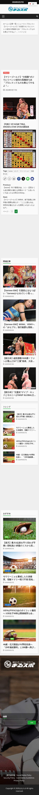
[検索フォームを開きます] (37, 16)
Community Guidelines (25, 778)
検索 (5, 716)
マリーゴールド (24, 171)
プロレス (29, 24)
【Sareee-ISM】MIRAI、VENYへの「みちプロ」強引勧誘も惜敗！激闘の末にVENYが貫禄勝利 (19, 326)
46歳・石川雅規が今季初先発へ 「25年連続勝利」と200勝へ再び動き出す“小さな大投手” (9, 457)
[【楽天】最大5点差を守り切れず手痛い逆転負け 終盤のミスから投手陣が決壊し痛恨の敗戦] (19, 529)
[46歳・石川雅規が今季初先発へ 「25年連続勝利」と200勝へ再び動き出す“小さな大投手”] (19, 630)
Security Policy (9, 778)
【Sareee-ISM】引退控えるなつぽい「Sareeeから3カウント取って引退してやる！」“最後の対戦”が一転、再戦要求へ (19, 292)
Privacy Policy (19, 780)
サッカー (7, 571)
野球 (6, 537)
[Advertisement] (19, 52)
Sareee (10, 171)
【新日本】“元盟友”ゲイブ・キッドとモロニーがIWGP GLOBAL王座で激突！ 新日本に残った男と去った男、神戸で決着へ (19, 394)
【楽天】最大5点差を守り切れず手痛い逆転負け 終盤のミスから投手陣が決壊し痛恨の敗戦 (9, 416)
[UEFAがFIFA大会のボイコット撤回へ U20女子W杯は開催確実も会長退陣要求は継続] (19, 596)
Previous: (19, 189)
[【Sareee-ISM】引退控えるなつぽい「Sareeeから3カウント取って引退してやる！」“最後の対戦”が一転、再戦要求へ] (19, 276)
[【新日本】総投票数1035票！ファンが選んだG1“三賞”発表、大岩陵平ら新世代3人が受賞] (19, 344)
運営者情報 (11, 775)
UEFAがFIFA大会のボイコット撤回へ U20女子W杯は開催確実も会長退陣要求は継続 (9, 443)
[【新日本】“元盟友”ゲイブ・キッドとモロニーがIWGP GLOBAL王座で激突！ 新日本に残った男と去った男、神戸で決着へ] (19, 378)
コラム (7, 639)
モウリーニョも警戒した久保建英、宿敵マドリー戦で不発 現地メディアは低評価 (9, 430)
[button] (3, 16)
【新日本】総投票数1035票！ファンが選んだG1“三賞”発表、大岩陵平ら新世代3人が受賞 (19, 360)
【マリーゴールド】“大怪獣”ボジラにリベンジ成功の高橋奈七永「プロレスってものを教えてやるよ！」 (19, 29)
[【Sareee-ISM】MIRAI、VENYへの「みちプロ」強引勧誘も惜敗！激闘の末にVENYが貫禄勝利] (19, 310)
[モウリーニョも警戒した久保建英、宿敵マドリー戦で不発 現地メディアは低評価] (19, 563)
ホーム (5, 24)
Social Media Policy (24, 775)
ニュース (21, 24)
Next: (19, 202)
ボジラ (16, 171)
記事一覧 (13, 24)
